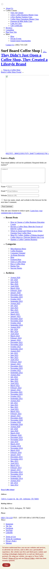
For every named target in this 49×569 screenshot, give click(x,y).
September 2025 (16, 301)
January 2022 (15, 390)
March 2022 (15, 386)
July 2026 (14, 280)
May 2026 (14, 284)
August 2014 (15, 481)
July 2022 (14, 377)
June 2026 (14, 282)
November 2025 (16, 297)
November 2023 (16, 344)
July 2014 (14, 483)
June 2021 (14, 405)
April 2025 (14, 312)
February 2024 (16, 338)
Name (4, 187)
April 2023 (14, 360)
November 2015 (16, 459)
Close (6, 565)
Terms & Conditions (13, 539)
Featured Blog (15, 260)
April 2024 (14, 334)
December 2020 (16, 418)
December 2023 (16, 342)
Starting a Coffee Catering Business (23, 239)
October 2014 (15, 476)
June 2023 (14, 355)
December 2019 (16, 437)
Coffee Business (16, 251)
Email (4, 191)
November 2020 (16, 420)
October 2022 (15, 370)
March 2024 (15, 336)
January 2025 (15, 316)
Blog (12, 36)
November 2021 (16, 394)
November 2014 (16, 474)
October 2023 (15, 347)
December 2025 (16, 295)
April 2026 (14, 286)
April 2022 (14, 383)
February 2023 (16, 362)
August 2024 (15, 327)
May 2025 (14, 310)
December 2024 (16, 319)
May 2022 (14, 381)
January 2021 (15, 416)
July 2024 (14, 329)
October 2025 (15, 299)
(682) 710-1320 (7, 518)
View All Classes (16, 13)
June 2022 (14, 379)
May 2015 (14, 461)
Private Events (15, 39)
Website (4, 195)
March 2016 (15, 450)
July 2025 (14, 306)
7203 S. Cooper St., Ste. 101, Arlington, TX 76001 (20, 499)
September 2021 (16, 398)
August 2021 (15, 401)
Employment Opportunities (20, 41)
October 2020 (15, 422)
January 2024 (15, 340)
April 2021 (14, 409)
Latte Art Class (16, 23)
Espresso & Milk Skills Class (21, 21)
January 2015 (15, 470)
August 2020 (15, 427)
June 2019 (14, 442)
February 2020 (16, 435)
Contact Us (10, 45)
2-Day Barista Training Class (21, 17)
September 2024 (16, 325)
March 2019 (15, 444)
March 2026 (15, 288)
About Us (9, 8)
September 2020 (16, 424)
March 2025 (15, 314)
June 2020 (14, 431)
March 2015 (15, 465)
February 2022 (16, 388)
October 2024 (15, 323)
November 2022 (16, 368)
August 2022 (15, 375)
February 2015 (16, 468)
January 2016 (15, 455)
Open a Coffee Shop (18, 262)
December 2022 (16, 366)
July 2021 (14, 403)
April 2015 (14, 463)
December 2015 (16, 457)
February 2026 (16, 290)
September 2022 (16, 373)
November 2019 (16, 440)
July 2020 (14, 429)
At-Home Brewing (17, 255)
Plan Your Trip (11, 32)
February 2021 (16, 414)
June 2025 (14, 308)
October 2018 (15, 446)
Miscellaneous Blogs (18, 249)
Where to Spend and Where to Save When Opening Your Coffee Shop (26, 232)
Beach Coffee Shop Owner (11, 72)
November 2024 (16, 321)
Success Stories (16, 268)
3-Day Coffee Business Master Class (24, 15)
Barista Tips (14, 266)
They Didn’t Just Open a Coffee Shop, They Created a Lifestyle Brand (24, 57)
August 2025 (15, 303)
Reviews (9, 28)
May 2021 (14, 407)
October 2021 (15, 396)
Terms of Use (11, 537)
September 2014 (16, 478)
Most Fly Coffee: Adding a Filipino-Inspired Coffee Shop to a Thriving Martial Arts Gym (27, 236)
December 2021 (16, 392)
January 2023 (15, 364)
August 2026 (15, 278)
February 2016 (16, 453)
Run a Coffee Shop (17, 264)
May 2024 (14, 332)
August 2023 (15, 351)
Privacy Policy (11, 541)
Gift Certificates (16, 26)
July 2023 (14, 353)
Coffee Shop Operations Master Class (24, 19)
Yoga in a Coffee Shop (11, 70)
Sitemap (9, 543)
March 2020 (15, 433)
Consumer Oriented (17, 253)
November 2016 (16, 448)
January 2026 (15, 293)
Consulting (10, 30)
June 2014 (14, 485)
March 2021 (15, 411)
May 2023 (14, 357)
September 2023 (16, 349)
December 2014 (16, 472)
